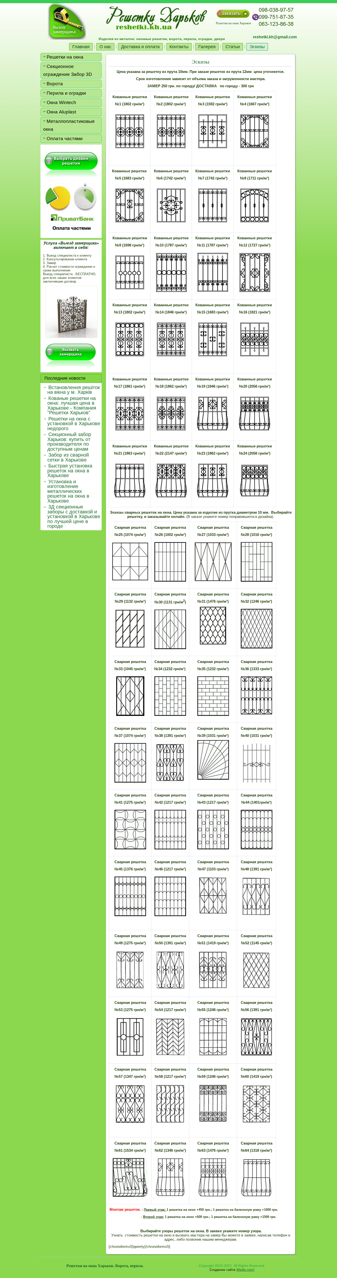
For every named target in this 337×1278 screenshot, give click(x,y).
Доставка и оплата (140, 46)
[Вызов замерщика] (67, 21)
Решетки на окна (65, 57)
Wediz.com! (245, 1270)
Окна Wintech (61, 102)
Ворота (55, 83)
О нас (105, 46)
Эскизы (257, 46)
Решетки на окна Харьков (233, 23)
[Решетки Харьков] (71, 164)
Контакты (178, 46)
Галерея (207, 46)
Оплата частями (65, 138)
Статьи (232, 46)
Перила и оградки (66, 93)
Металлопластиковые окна (69, 125)
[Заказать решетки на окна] (233, 13)
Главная (81, 46)
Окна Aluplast (61, 111)
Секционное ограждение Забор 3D (67, 70)
